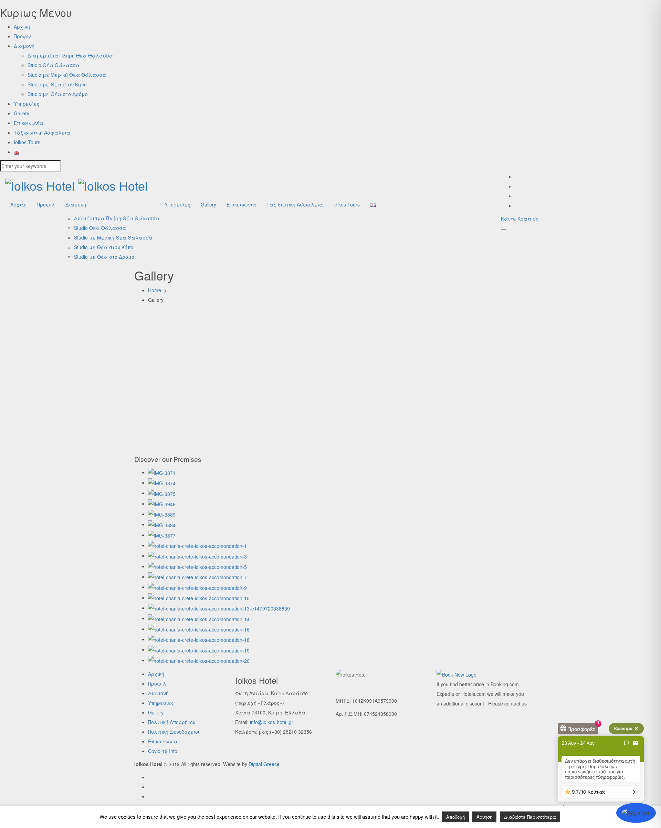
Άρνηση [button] (484, 817)
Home (155, 290)
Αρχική (22, 26)
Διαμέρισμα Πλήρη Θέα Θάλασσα (70, 55)
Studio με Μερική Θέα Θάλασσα (67, 74)
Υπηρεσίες (27, 103)
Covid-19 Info (162, 750)
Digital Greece (264, 764)
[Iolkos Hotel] (76, 185)
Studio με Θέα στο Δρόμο (58, 94)
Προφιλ (23, 36)
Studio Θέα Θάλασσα (54, 65)
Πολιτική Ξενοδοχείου (174, 731)
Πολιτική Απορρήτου (172, 722)
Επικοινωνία (28, 122)
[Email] (635, 743)
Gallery (21, 113)
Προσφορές (581, 729)
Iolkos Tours (27, 142)
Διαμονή (24, 45)
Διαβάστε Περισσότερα (530, 817)
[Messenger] (626, 743)
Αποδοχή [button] (455, 817)
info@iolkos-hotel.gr (271, 722)
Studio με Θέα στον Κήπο (57, 84)
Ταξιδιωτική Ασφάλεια (42, 132)
